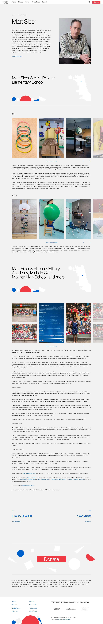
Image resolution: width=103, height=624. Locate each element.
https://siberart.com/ (17, 56)
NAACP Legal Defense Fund (27, 479)
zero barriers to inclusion (29, 473)
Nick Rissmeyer (66, 619)
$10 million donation (31, 477)
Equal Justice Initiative (43, 479)
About (27, 2)
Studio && (58, 619)
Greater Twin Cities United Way (76, 479)
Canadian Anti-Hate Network (58, 479)
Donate (96, 2)
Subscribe (45, 2)
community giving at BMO (28, 485)
